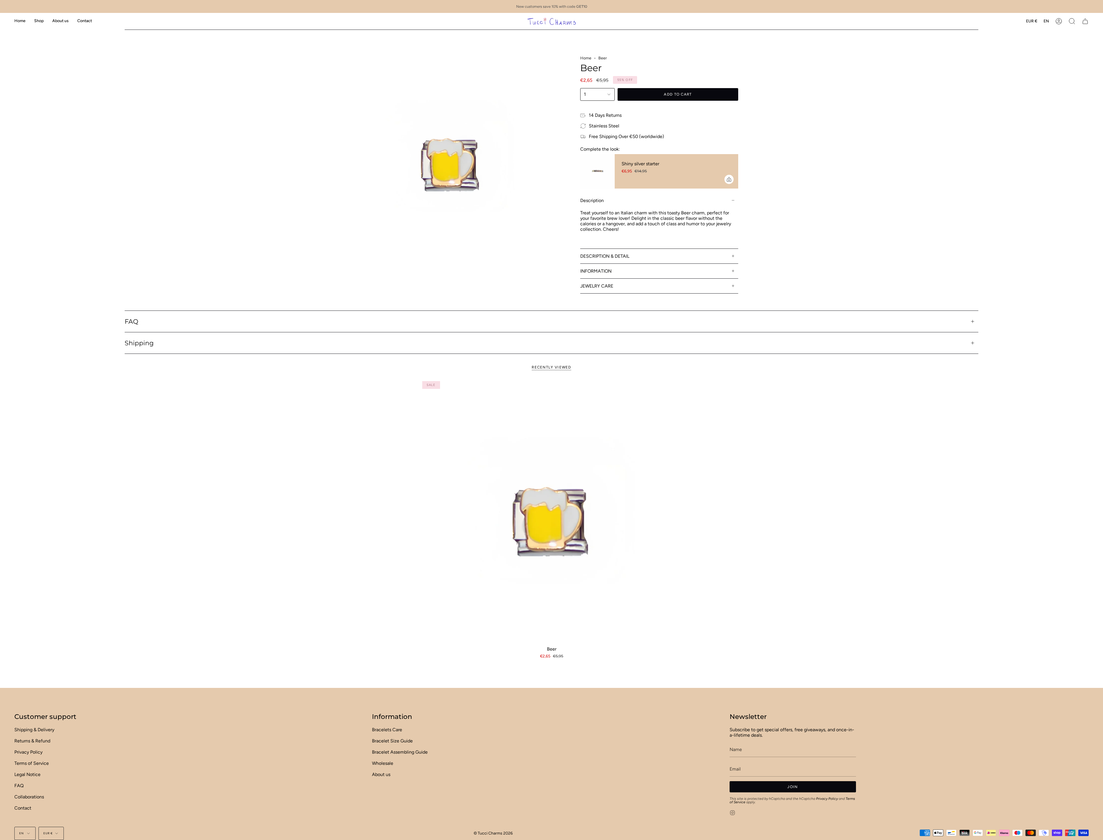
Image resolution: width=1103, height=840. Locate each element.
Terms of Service (31, 763)
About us (381, 774)
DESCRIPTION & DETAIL (604, 256)
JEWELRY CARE (596, 286)
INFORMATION (596, 271)
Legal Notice (27, 774)
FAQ (131, 321)
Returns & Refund (32, 741)
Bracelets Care (387, 729)
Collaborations (29, 797)
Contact (22, 808)
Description (592, 200)
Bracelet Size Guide (392, 741)
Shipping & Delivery (34, 729)
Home (585, 58)
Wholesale (382, 763)
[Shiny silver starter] (597, 171)
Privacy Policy (28, 752)
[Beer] (551, 510)
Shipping (139, 343)
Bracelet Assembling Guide (400, 752)
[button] (39, 21)
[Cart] (1085, 21)
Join (792, 787)
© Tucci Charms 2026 (493, 833)
